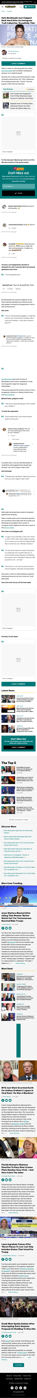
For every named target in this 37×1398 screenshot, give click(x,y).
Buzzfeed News (6, 379)
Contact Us (27, 1378)
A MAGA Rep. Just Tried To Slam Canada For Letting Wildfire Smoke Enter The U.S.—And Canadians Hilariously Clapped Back (25, 781)
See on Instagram (8, 151)
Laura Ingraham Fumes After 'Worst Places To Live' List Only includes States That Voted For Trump (17, 1248)
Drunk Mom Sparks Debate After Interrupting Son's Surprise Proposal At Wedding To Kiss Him (18, 1326)
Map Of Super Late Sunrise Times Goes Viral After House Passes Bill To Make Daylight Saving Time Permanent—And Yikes (25, 711)
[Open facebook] (12, 1387)
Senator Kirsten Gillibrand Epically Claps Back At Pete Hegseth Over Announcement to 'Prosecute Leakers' (25, 1019)
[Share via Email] (10, 928)
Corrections (9, 1378)
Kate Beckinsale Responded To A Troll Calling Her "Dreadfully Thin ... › (19, 874)
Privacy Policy (17, 1375)
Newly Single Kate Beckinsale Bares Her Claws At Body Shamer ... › (18, 838)
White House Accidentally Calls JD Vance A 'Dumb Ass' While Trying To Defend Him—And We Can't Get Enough (25, 790)
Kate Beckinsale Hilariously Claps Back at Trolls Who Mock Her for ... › (18, 850)
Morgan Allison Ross (9, 1176)
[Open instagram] (25, 1387)
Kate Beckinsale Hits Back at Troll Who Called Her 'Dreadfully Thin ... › (19, 868)
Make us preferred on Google (12, 58)
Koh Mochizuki (14, 51)
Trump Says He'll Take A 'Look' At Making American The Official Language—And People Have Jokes (25, 989)
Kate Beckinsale (6, 71)
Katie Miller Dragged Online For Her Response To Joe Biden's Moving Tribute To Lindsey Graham (25, 770)
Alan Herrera (7, 924)
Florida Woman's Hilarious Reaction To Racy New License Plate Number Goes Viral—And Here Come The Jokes (17, 1168)
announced (11, 942)
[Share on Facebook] (2, 928)
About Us (9, 1375)
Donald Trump (21, 984)
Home (3, 11)
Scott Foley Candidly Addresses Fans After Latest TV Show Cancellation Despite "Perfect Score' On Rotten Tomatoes (25, 1010)
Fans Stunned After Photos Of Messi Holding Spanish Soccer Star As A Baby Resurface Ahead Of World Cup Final (25, 701)
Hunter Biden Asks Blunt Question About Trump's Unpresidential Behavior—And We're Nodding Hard (25, 800)
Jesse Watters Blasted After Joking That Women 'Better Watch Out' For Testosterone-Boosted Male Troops (16, 917)
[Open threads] (20, 1387)
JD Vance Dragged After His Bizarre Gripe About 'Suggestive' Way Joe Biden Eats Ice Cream (25, 730)
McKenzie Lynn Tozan (9, 1332)
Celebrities (20, 1004)
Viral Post (20, 696)
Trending (9, 11)
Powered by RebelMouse (18, 1395)
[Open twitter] (16, 1387)
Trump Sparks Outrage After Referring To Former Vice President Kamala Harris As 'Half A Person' (25, 999)
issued (8, 1269)
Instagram (14, 231)
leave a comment (18, 63)
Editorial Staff (18, 1378)
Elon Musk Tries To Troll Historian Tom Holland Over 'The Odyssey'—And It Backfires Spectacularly (25, 810)
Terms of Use (27, 1375)
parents (8, 1341)
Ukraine (26, 1121)
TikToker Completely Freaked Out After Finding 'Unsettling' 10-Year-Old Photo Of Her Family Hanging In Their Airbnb (17, 2)
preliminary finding (18, 1124)
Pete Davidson (9, 395)
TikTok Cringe (22, 1353)
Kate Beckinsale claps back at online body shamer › (18, 832)
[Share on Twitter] (6, 928)
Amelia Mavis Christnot (10, 1255)
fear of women (9, 528)
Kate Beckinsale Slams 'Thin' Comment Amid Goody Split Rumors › (19, 844)
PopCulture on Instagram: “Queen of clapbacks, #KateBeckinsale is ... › (16, 856)
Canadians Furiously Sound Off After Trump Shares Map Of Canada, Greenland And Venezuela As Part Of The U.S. (25, 721)
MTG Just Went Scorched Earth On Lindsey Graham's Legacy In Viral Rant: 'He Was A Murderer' (17, 1090)
